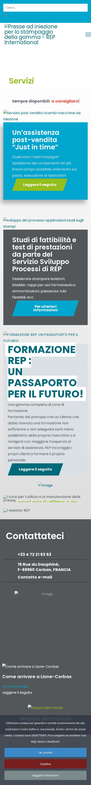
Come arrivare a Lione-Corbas (37, 676)
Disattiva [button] (45, 764)
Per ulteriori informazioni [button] (45, 308)
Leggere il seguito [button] (40, 184)
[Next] (83, 498)
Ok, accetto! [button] (46, 752)
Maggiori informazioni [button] (45, 775)
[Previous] (7, 498)
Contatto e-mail (35, 577)
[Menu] (88, 34)
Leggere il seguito (17, 692)
